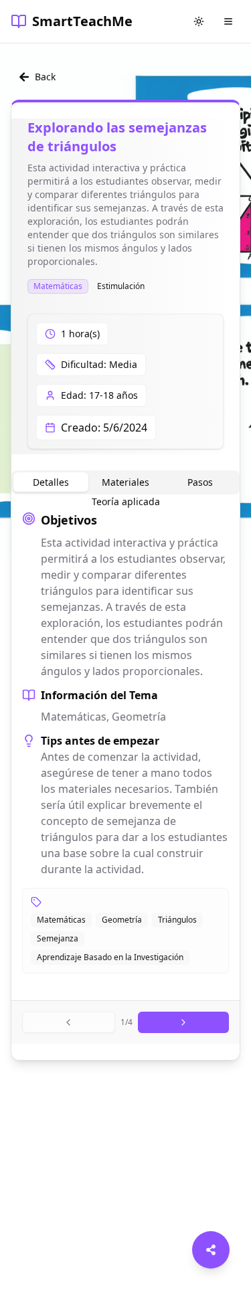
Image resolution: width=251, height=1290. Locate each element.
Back (45, 76)
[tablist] (125, 482)
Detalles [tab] (51, 482)
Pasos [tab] (200, 482)
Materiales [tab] (125, 482)
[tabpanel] (125, 742)
